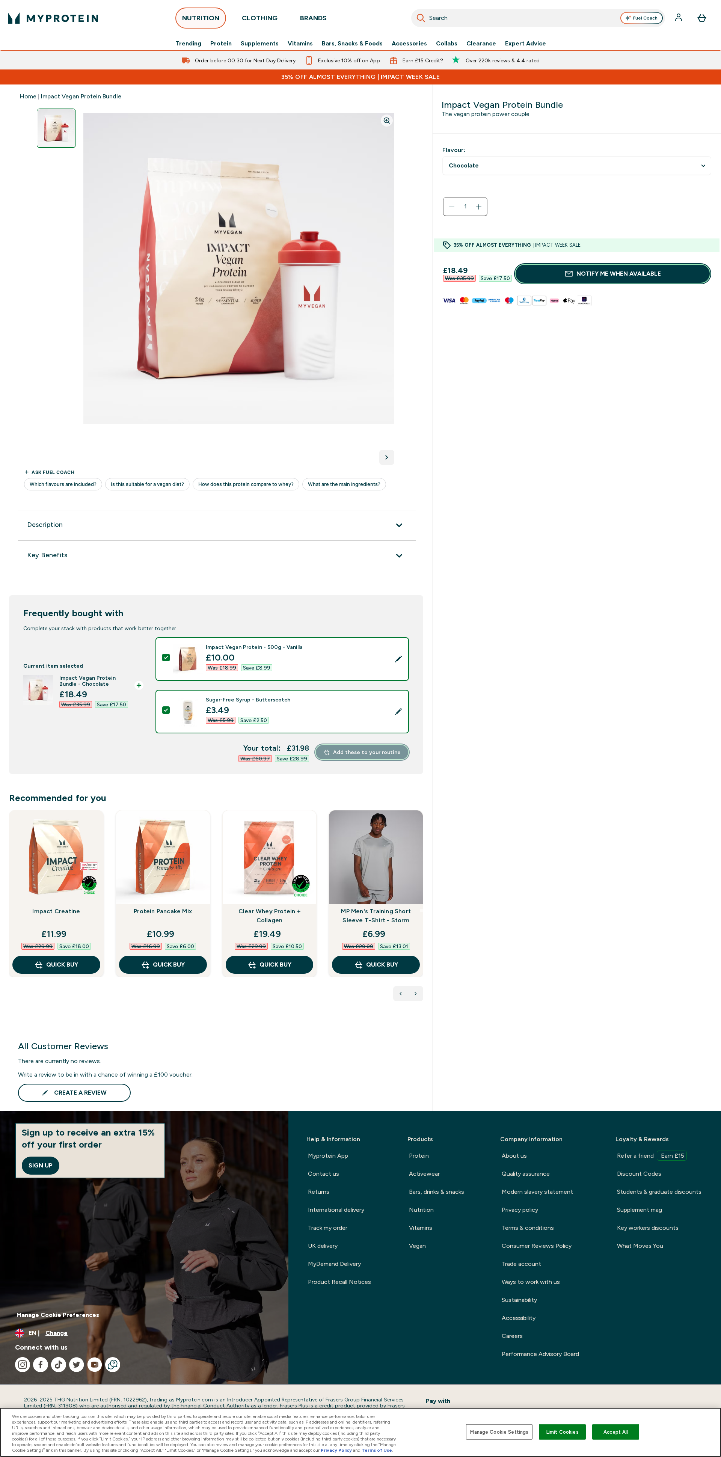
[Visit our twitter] (76, 1364)
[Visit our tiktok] (58, 1364)
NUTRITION (200, 18)
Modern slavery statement (537, 1192)
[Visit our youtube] (94, 1364)
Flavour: (453, 150)
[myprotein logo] (53, 18)
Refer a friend (650, 1155)
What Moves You (640, 1246)
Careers (512, 1336)
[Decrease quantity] (451, 207)
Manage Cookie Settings (499, 1431)
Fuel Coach (645, 18)
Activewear (424, 1173)
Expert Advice (525, 44)
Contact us (323, 1173)
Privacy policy (520, 1210)
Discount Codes (639, 1173)
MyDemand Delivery (334, 1264)
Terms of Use (377, 1450)
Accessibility (518, 1318)
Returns (318, 1192)
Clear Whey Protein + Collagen (269, 915)
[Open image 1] (56, 128)
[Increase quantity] (479, 207)
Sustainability (519, 1300)
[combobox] (538, 18)
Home (28, 96)
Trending (188, 44)
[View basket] (702, 18)
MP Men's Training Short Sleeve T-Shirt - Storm (376, 915)
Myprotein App (328, 1155)
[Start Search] (421, 18)
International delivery (336, 1210)
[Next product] (415, 993)
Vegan (417, 1246)
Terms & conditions (528, 1228)
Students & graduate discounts (659, 1192)
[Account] (679, 18)
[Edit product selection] (398, 659)
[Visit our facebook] (40, 1364)
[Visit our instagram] (22, 1364)
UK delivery (323, 1246)
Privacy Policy (336, 1450)
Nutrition (421, 1210)
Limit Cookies (562, 1431)
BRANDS (313, 18)
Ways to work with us (531, 1282)
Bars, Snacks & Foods (352, 44)
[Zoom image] (387, 121)
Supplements (260, 44)
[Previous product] (400, 993)
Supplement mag (639, 1210)
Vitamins (300, 44)
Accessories (409, 44)
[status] (465, 207)
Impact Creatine (56, 911)
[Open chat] (112, 1364)
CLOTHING (260, 18)
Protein (221, 44)
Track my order (327, 1228)
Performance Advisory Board (540, 1354)
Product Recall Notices (339, 1282)
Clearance (481, 44)
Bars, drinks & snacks (436, 1192)
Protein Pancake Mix (163, 911)
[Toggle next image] (386, 457)
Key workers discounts (648, 1228)
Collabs (446, 44)
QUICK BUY (62, 964)
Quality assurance (526, 1173)
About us (514, 1155)
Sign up (41, 1165)
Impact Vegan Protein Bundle (81, 96)
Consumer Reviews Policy (537, 1246)
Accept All (615, 1431)
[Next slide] (421, 910)
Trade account (521, 1264)
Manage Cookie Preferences (58, 1315)
